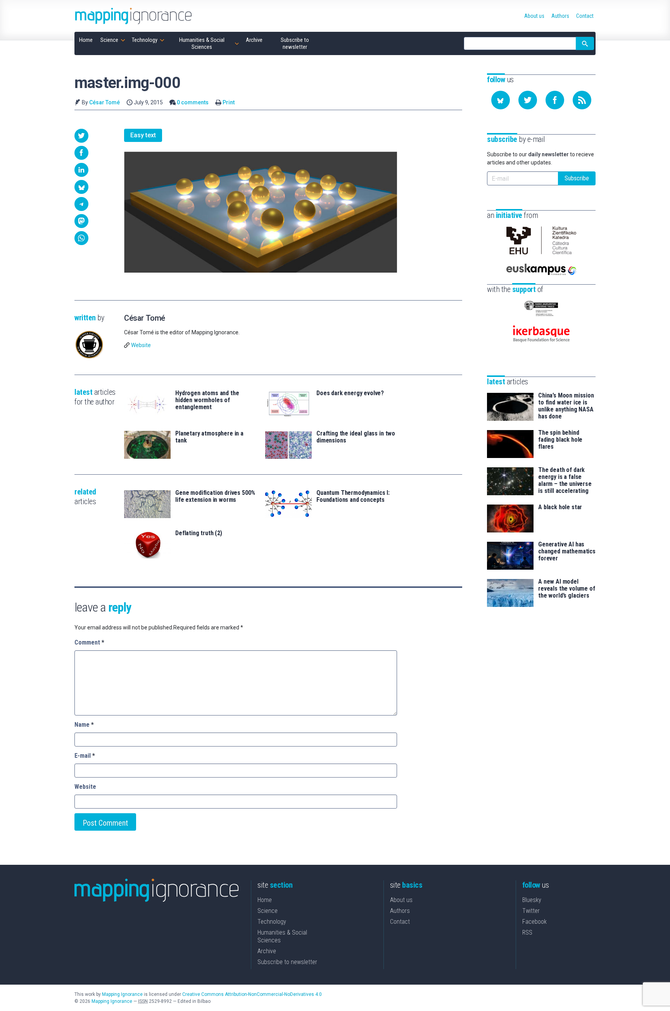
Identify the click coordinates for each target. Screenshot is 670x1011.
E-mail (84, 755)
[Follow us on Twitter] (527, 100)
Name (84, 724)
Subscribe (577, 178)
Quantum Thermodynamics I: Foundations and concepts (353, 496)
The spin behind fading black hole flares (560, 439)
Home (264, 900)
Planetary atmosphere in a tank (209, 437)
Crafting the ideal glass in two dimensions (355, 437)
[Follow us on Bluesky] (500, 100)
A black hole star (560, 507)
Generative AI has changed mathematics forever (567, 551)
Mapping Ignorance (122, 994)
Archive (266, 951)
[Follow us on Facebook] (555, 100)
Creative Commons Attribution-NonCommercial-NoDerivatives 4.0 (252, 994)
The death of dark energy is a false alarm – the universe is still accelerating (565, 480)
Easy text (143, 135)
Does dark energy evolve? (350, 393)
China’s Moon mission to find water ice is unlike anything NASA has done (566, 406)
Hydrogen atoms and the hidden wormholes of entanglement (207, 400)
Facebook (534, 921)
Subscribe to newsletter (287, 962)
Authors (400, 910)
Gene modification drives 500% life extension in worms (215, 496)
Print (229, 102)
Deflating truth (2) (198, 533)
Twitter (531, 910)
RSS (527, 932)
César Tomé (104, 102)
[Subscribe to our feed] (582, 100)
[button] (81, 136)
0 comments (193, 102)
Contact (400, 921)
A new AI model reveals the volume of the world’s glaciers (566, 588)
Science (267, 910)
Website (141, 345)
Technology (271, 921)
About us (401, 900)
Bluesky (531, 900)
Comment (89, 642)
